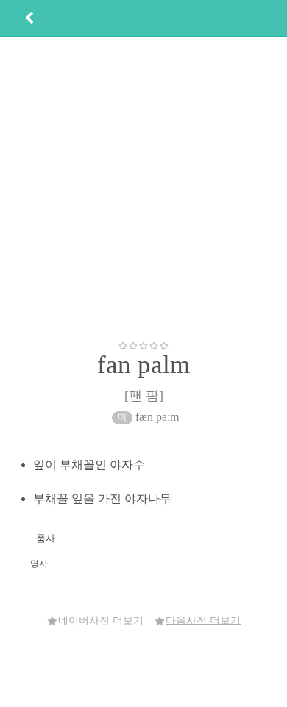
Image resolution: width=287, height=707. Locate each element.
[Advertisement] (143, 188)
